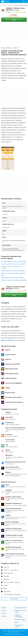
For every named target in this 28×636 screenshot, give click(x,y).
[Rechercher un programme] (23, 1)
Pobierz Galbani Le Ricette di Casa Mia (11, 270)
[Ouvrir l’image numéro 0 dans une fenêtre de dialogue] (7, 158)
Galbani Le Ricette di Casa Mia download (12, 280)
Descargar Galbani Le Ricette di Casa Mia (12, 261)
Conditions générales (20, 607)
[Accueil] (1, 5)
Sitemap (3, 616)
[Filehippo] (5, 1)
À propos (3, 607)
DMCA (16, 622)
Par (8, 12)
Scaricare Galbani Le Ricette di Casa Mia (12, 264)
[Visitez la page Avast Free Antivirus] (14, 15)
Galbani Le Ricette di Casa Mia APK (15, 287)
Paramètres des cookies (19, 626)
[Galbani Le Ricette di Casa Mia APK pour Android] (3, 10)
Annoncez (4, 613)
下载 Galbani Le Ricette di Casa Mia (10, 277)
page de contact (6, 340)
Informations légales (20, 619)
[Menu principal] (26, 1)
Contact (3, 610)
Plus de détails (14, 598)
